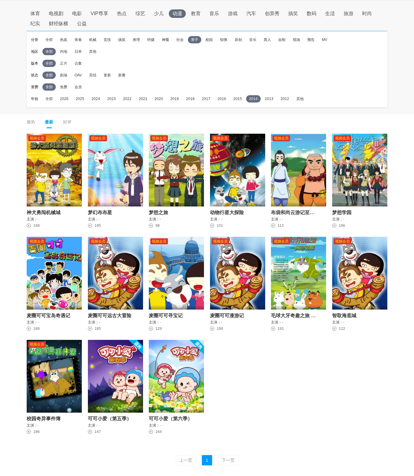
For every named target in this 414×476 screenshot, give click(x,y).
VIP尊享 (99, 13)
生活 (330, 13)
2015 (237, 99)
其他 (92, 51)
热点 (122, 13)
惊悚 (223, 40)
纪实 (35, 23)
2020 (159, 99)
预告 (311, 40)
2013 (269, 99)
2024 (96, 99)
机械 (92, 40)
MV (324, 40)
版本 (34, 63)
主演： (32, 219)
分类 (34, 40)
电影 (77, 13)
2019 (174, 99)
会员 (78, 87)
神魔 (165, 40)
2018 (190, 99)
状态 (34, 75)
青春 (78, 40)
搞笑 (293, 13)
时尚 (367, 13)
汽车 (251, 13)
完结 (92, 75)
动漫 (177, 13)
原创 (238, 40)
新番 (121, 75)
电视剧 (56, 13)
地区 (34, 51)
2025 (80, 99)
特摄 (151, 40)
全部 (49, 40)
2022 (127, 99)
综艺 (140, 13)
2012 (285, 99)
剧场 (63, 75)
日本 (78, 51)
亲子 (194, 40)
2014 (253, 99)
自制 (281, 40)
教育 (196, 13)
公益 (82, 23)
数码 (311, 13)
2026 (64, 99)
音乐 (214, 13)
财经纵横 (58, 23)
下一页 (228, 460)
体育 (35, 13)
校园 (209, 40)
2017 (206, 99)
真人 (267, 40)
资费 (34, 87)
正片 (63, 63)
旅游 (348, 13)
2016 (222, 99)
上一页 (185, 460)
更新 (107, 75)
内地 (63, 51)
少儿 (159, 13)
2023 (111, 99)
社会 (180, 40)
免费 (63, 87)
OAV (78, 75)
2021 (143, 99)
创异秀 (272, 13)
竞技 (107, 40)
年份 (34, 99)
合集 (78, 63)
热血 (63, 40)
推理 (136, 40)
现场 (296, 40)
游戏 (233, 13)
